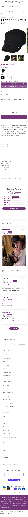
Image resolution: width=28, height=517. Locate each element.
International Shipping (9, 406)
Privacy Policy (6, 399)
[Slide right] (26, 58)
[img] (6, 229)
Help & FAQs (6, 396)
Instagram (5, 454)
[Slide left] (1, 58)
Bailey (4, 416)
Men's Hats (6, 354)
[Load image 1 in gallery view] (7, 58)
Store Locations (7, 447)
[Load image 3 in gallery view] (21, 58)
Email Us (5, 450)
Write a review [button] (14, 208)
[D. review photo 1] (14, 250)
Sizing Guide (6, 385)
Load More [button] (14, 328)
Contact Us (6, 389)
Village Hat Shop (7, 433)
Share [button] (4, 91)
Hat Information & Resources (10, 464)
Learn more (22, 344)
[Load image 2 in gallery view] (14, 58)
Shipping (2, 96)
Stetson (5, 419)
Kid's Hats (5, 361)
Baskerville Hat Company (9, 437)
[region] (14, 84)
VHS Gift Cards (6, 375)
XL (13, 77)
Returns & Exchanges (8, 392)
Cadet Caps (9, 11)
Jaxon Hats (3, 17)
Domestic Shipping (8, 403)
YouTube (5, 461)
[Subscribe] (21, 474)
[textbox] (14, 341)
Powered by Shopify (19, 492)
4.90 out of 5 (18, 192)
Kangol (5, 423)
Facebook (5, 457)
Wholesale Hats (7, 372)
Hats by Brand (6, 365)
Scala (4, 426)
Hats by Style (6, 368)
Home (2, 11)
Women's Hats (6, 358)
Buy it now (14, 117)
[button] (3, 6)
